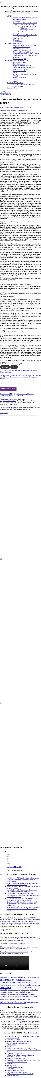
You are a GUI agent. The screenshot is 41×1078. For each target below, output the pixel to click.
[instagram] (5, 93)
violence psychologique (28, 996)
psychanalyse (34, 990)
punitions (3, 992)
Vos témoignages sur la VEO (22, 50)
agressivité (2, 977)
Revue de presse (25, 36)
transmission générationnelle (10, 994)
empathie (14, 985)
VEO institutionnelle (19, 71)
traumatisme (25, 994)
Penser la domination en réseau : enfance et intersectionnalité (20, 920)
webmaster (21, 1019)
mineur (12, 987)
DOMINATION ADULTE (15, 83)
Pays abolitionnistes (19, 64)
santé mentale (14, 992)
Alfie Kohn (7, 977)
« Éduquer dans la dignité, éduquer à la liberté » (21, 893)
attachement (21, 977)
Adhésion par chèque (26, 30)
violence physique (14, 996)
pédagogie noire (28, 370)
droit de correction (22, 982)
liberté (35, 985)
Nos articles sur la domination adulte (24, 84)
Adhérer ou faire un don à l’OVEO (24, 24)
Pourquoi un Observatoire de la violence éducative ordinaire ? (25, 18)
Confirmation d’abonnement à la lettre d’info (20, 1074)
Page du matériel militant (8, 401)
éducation (30, 1003)
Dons (21, 31)
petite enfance (11, 990)
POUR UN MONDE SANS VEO (17, 60)
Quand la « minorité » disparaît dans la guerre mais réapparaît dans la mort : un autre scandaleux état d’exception (22, 903)
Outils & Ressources (19, 77)
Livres (15, 72)
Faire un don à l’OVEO (14, 1039)
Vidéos (15, 79)
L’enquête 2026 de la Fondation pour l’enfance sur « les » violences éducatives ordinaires (22, 890)
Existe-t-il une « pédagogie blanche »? (16, 948)
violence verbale (15, 999)
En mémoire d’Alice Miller (16, 944)
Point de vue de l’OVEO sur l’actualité (25, 35)
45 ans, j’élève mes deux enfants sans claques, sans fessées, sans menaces (20, 376)
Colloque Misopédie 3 (15, 867)
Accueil (2, 91)
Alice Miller (3, 370)
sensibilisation (24, 992)
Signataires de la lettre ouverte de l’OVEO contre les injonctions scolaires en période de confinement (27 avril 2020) (24, 1049)
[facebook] (5, 94)
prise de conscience (25, 990)
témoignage (11, 407)
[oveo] (1, 2)
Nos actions (16, 33)
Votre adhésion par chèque (15, 1067)
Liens (15, 81)
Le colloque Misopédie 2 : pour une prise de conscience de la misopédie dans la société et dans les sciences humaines (23, 908)
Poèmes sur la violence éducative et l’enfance (20, 1055)
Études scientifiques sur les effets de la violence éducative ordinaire (24, 46)
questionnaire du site (22, 110)
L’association (17, 21)
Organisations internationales (22, 65)
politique (17, 990)
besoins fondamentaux (34, 977)
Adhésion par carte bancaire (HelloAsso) (19, 1041)
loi (38, 985)
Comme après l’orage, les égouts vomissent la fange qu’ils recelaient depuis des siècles (22, 884)
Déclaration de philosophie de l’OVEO (25, 23)
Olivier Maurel (30, 987)
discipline (29, 980)
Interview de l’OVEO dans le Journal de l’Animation (23, 878)
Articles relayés (18, 86)
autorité (26, 977)
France (23, 985)
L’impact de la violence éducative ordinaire (26, 54)
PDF (14, 367)
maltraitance (18, 370)
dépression (8, 985)
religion (9, 992)
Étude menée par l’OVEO (21, 48)
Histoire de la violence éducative (23, 52)
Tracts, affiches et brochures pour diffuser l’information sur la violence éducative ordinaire (23, 1061)
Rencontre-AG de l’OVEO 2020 (17, 1057)
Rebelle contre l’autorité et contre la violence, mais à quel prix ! (20, 375)
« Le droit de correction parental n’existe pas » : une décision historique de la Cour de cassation (22, 899)
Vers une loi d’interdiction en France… (25, 67)
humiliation (29, 985)
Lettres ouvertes (18, 38)
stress (32, 992)
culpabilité (11, 370)
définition (6, 409)
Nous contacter (17, 42)
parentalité (3, 990)
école (24, 1002)
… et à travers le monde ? (21, 69)
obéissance (20, 987)
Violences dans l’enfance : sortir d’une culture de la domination (18, 922)
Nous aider (16, 40)
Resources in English (19, 59)
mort (16, 987)
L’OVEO (9, 16)
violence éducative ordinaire (15, 1001)
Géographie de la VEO (20, 62)
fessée (19, 985)
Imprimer (5, 367)
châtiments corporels (11, 979)
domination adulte (7, 982)
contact (8, 1018)
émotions (36, 1002)
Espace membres (12, 88)
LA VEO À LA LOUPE (14, 43)
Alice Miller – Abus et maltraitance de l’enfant (14, 952)
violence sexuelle (4, 999)
